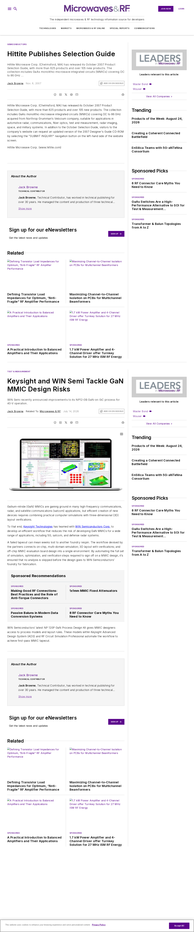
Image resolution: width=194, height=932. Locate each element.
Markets (66, 28)
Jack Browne (15, 83)
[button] (9, 9)
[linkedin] (60, 94)
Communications (144, 28)
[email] (76, 94)
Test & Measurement (19, 371)
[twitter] (65, 94)
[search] (15, 9)
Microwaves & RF (50, 411)
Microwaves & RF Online (90, 28)
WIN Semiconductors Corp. (92, 526)
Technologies (47, 28)
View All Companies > (159, 96)
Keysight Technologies (38, 526)
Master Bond (140, 84)
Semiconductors (17, 44)
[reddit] (71, 94)
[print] (122, 94)
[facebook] (55, 94)
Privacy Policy (98, 925)
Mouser (137, 88)
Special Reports (119, 28)
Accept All (179, 926)
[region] (97, 926)
